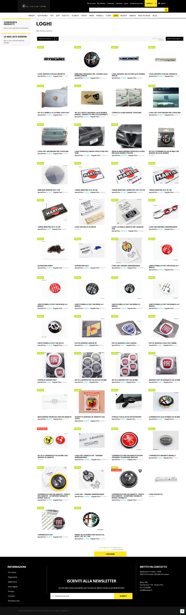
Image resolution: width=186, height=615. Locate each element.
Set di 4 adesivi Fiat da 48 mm (125, 380)
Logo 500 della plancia (85, 227)
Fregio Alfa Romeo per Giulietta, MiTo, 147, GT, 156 (90, 536)
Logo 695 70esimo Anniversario (126, 266)
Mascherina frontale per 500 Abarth (54, 417)
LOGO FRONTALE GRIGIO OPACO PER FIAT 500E (91, 152)
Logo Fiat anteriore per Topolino (53, 151)
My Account (91, 3)
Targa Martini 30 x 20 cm (86, 190)
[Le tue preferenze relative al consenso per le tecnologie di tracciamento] (182, 611)
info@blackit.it (146, 590)
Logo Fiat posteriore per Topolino (165, 113)
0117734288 (145, 587)
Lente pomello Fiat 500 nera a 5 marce (126, 305)
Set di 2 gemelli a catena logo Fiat (53, 113)
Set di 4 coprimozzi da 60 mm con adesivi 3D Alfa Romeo (164, 152)
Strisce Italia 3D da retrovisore (126, 417)
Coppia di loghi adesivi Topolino (126, 113)
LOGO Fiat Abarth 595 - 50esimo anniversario (89, 456)
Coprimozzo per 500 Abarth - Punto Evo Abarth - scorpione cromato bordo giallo (54, 496)
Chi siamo (12, 572)
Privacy (11, 591)
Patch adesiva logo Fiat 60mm (162, 343)
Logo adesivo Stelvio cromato (163, 74)
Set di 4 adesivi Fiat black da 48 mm (90, 380)
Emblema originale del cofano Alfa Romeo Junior (91, 75)
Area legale (13, 586)
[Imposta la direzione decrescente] (57, 39)
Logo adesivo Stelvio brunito (51, 74)
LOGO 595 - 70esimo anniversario (89, 494)
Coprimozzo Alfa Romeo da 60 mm (164, 417)
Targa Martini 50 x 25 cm (160, 190)
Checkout (118, 3)
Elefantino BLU (82, 266)
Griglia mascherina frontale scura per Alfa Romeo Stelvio (128, 152)
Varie (43, 19)
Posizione (48, 39)
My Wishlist (101, 3)
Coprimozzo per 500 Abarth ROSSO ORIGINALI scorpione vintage (127, 456)
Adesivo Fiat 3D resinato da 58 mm (164, 380)
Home (37, 19)
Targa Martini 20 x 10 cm (49, 227)
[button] (162, 3)
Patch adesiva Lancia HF (86, 343)
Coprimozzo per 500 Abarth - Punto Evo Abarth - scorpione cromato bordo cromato (128, 496)
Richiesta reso (14, 601)
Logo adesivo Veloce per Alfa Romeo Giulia (128, 75)
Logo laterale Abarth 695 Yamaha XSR (127, 228)
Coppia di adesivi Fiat (47, 380)
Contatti (11, 596)
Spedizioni (12, 582)
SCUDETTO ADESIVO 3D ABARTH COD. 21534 (90, 418)
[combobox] (128, 10)
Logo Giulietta (156, 494)
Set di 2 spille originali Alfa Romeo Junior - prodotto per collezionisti (91, 113)
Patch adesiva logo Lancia (124, 343)
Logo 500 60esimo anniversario (163, 227)
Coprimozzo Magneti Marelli (162, 455)
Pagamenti (12, 577)
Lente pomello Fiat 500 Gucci (51, 343)
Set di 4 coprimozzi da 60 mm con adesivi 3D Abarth (53, 456)
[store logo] (34, 6)
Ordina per (42, 39)
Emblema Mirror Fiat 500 (49, 190)
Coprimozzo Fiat (45, 535)
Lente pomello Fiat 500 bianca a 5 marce (164, 305)
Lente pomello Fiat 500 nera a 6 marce (89, 305)
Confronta (110, 3)
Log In (126, 3)
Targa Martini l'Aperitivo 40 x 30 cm (128, 190)
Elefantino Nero (45, 266)
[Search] (166, 10)
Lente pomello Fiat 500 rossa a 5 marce (164, 267)
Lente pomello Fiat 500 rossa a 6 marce (52, 305)
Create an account (136, 3)
